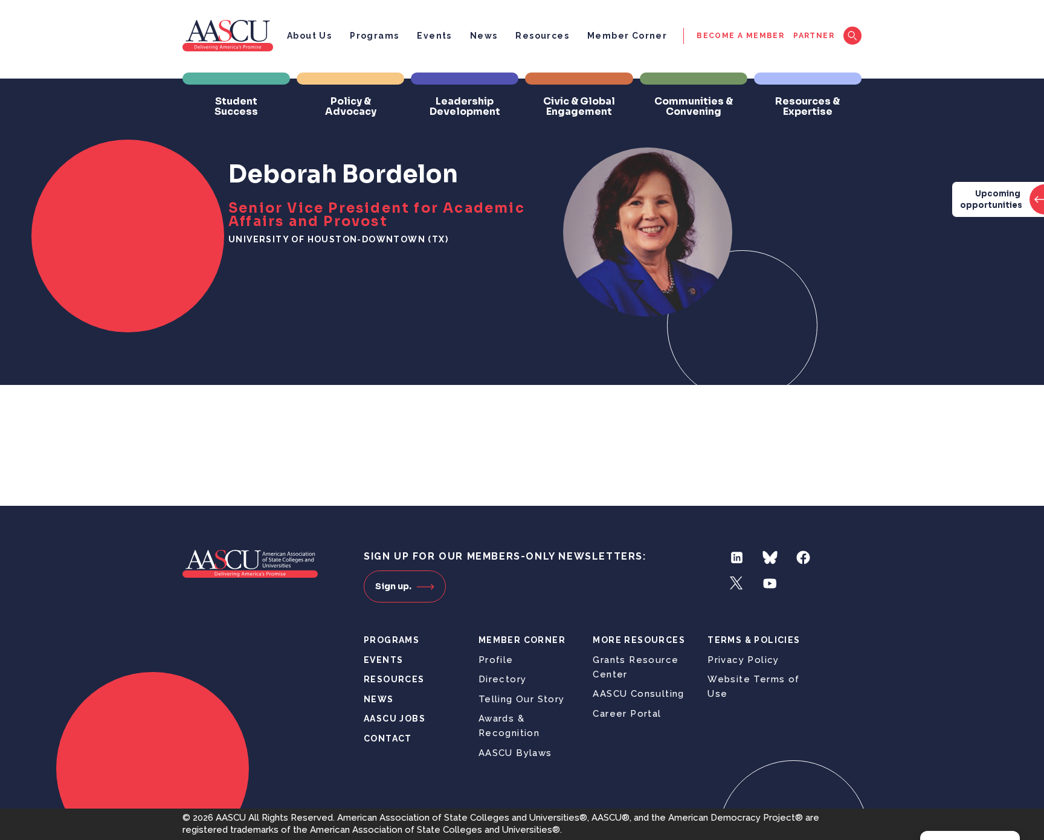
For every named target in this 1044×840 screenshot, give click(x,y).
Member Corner (627, 35)
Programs (374, 35)
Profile (496, 659)
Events (434, 35)
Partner (813, 35)
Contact (388, 738)
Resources (542, 35)
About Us (309, 35)
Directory (502, 679)
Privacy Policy (743, 659)
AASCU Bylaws (515, 753)
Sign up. (393, 586)
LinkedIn (736, 557)
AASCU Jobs (394, 718)
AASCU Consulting (638, 693)
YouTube (770, 583)
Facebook (803, 557)
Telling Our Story (521, 699)
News (484, 35)
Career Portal (627, 713)
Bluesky (770, 557)
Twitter (736, 583)
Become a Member (740, 35)
